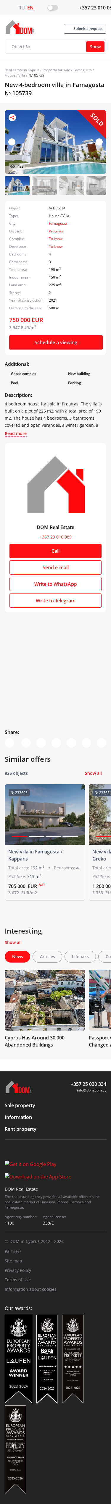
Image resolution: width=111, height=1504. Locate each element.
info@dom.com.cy (91, 1090)
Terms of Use (18, 1280)
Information (18, 1117)
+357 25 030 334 (88, 1084)
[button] (99, 141)
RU (21, 7)
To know (55, 238)
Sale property (20, 1105)
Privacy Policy (18, 1270)
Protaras (56, 231)
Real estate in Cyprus (22, 69)
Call (55, 551)
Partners (13, 1251)
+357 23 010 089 (56, 537)
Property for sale (56, 69)
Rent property (20, 1129)
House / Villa (15, 75)
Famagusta (82, 69)
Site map (13, 1261)
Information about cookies (31, 1289)
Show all (93, 773)
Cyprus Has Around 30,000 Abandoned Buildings (35, 1041)
